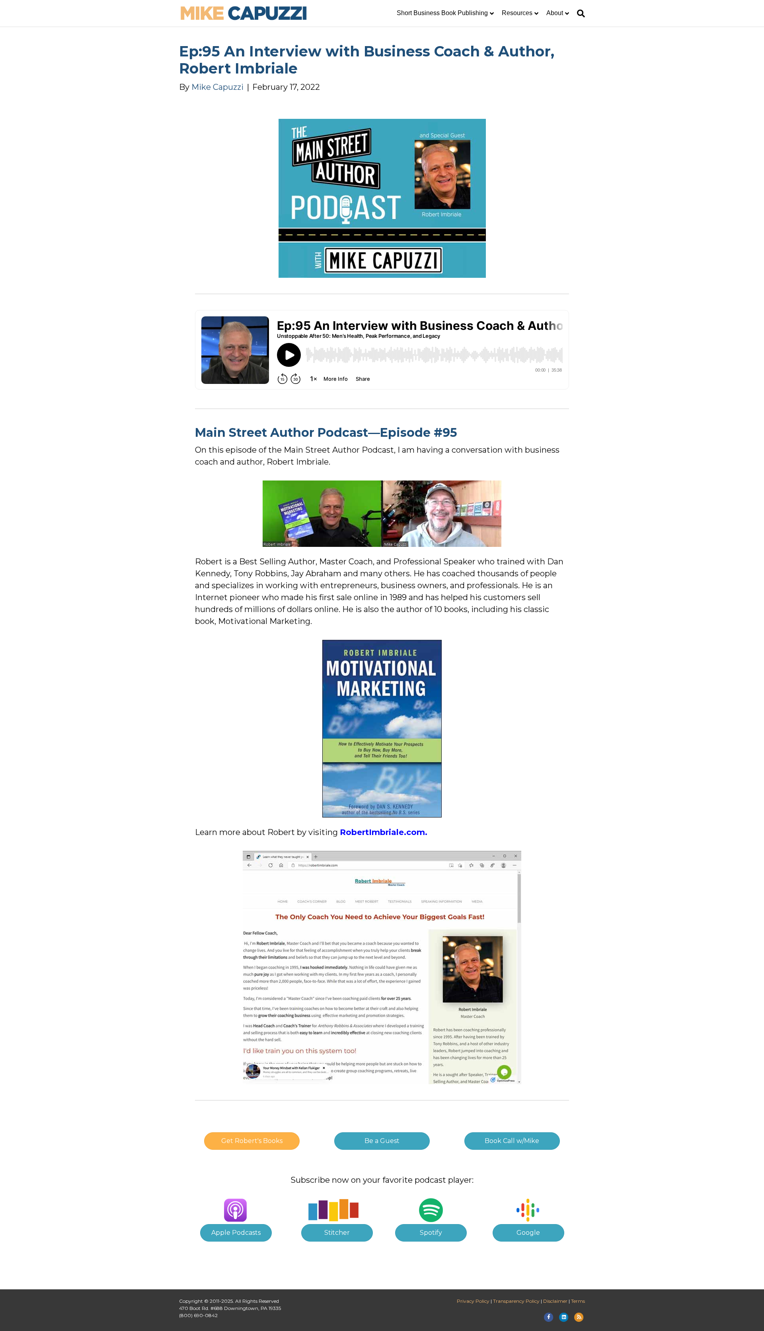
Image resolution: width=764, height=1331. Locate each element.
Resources (517, 13)
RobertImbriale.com (382, 832)
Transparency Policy (516, 1301)
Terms (578, 1301)
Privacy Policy (473, 1301)
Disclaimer (555, 1301)
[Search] (579, 13)
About (554, 13)
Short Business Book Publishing (442, 13)
